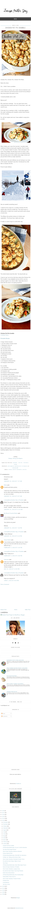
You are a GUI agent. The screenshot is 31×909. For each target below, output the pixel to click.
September (5, 828)
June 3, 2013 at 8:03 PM (11, 580)
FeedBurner (18, 783)
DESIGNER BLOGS (19, 908)
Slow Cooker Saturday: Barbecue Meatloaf (12, 851)
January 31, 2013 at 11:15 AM (13, 509)
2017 (3, 812)
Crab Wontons (6, 882)
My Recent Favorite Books (10, 513)
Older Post (27, 609)
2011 (3, 888)
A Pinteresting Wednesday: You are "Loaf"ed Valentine (15, 847)
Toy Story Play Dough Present (9, 849)
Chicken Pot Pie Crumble (8, 845)
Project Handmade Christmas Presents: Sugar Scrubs (17, 668)
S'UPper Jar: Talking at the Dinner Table (12, 857)
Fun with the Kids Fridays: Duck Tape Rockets (13, 870)
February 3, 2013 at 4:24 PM (13, 547)
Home (15, 609)
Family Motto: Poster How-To (9, 876)
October (5, 826)
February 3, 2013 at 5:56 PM (13, 555)
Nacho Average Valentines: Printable (11, 866)
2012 (3, 886)
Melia (5, 485)
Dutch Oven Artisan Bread (12, 675)
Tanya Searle (7, 539)
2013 (3, 820)
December (5, 822)
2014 (3, 818)
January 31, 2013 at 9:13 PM (13, 536)
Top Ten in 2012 (6, 884)
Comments (4, 716)
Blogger (18, 897)
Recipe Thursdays (17, 469)
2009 (3, 892)
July (4, 832)
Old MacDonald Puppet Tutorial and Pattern (15, 660)
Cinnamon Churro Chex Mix (12, 691)
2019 (3, 810)
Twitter (20, 462)
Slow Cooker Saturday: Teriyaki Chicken (12, 878)
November (5, 824)
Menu (15, 19)
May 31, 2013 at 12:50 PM (12, 569)
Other (15, 464)
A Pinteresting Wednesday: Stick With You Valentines (14, 855)
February (5, 841)
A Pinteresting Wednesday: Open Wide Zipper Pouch (14, 865)
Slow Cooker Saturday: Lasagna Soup (11, 868)
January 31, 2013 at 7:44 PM (13, 528)
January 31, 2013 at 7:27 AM (13, 481)
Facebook (14, 462)
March (4, 839)
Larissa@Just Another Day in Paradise (14, 500)
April (4, 837)
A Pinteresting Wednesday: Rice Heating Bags (13, 874)
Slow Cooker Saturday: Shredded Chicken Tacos (13, 859)
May (4, 835)
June (4, 833)
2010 (3, 890)
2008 (3, 894)
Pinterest (26, 462)
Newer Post (3, 609)
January (5, 843)
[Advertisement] (15, 597)
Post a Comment (5, 584)
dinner (10, 469)
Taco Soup (5, 863)
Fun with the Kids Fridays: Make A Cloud (12, 861)
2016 (3, 814)
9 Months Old (6, 880)
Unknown (6, 559)
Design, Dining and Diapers (15, 458)
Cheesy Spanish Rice (7, 853)
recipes (25, 469)
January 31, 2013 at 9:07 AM (13, 496)
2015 (3, 816)
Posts (3, 713)
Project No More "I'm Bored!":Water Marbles (15, 683)
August (5, 830)
